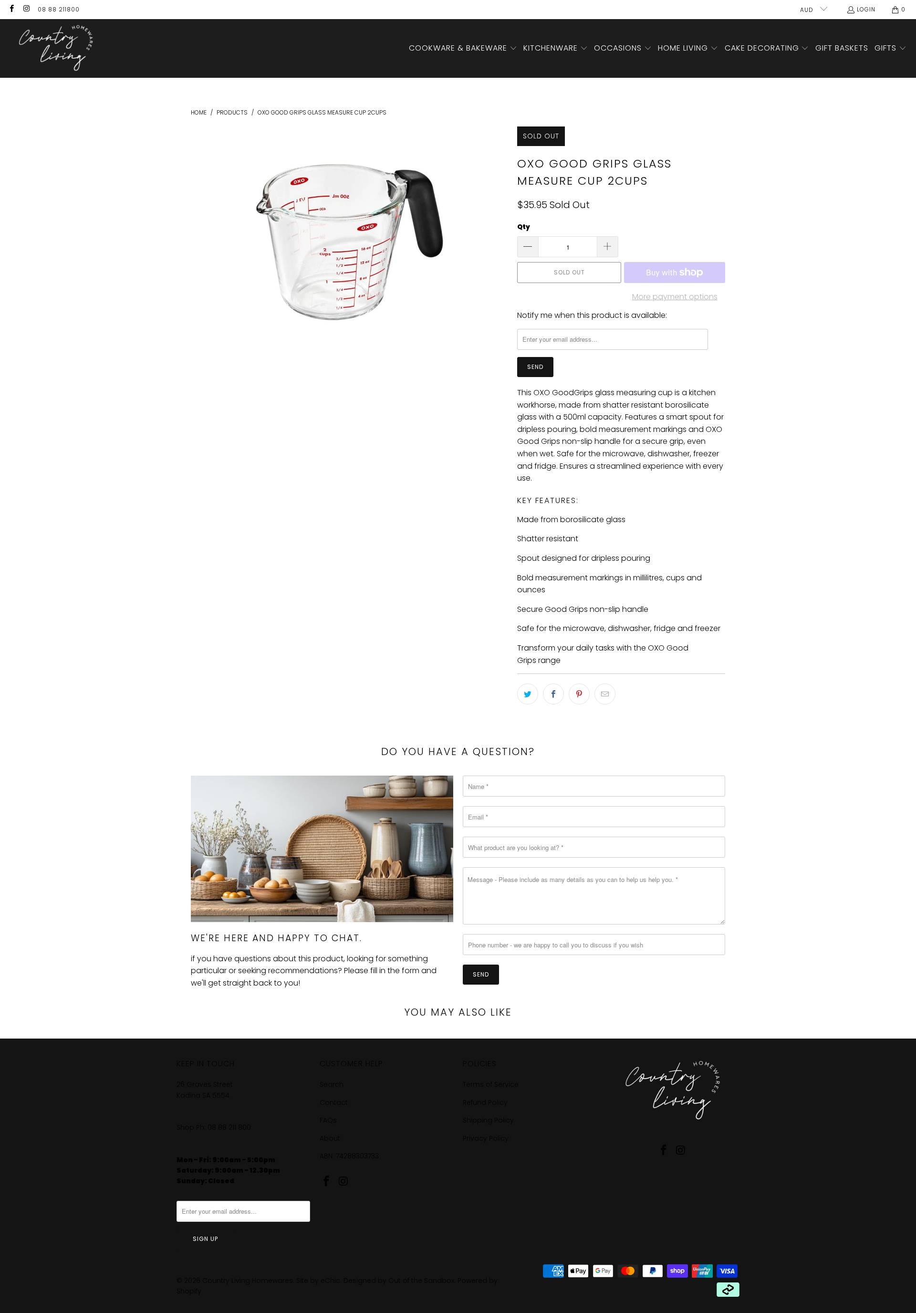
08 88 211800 (59, 9)
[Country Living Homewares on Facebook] (11, 9)
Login (866, 9)
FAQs (328, 1120)
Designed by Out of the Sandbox (399, 1280)
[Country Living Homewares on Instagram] (26, 9)
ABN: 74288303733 (349, 1156)
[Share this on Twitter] (527, 693)
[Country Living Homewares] (54, 48)
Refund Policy (485, 1102)
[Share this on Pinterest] (579, 693)
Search (332, 1084)
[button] (463, 48)
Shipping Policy (488, 1120)
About (330, 1138)
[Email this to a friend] (604, 693)
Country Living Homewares (247, 1280)
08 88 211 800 (230, 1127)
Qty (523, 226)
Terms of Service (491, 1084)
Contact (334, 1102)
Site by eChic (318, 1280)
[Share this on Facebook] (553, 693)
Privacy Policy (486, 1138)
